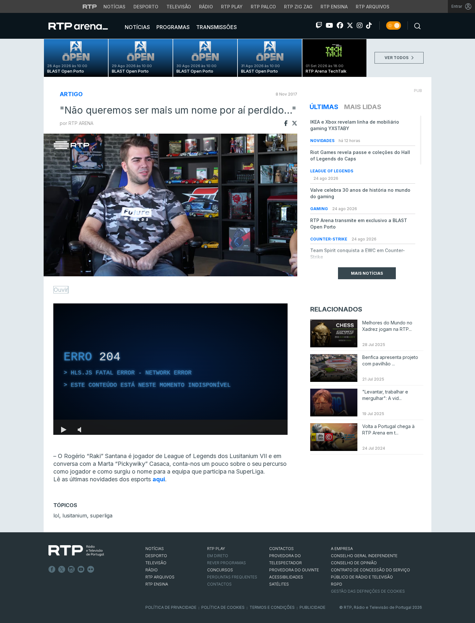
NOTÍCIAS (154, 548)
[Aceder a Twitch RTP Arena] (319, 25)
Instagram (71, 569)
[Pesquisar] (415, 25)
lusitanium (74, 515)
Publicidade (312, 607)
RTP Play (232, 6)
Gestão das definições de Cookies (368, 591)
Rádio (206, 6)
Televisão (178, 6)
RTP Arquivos (372, 6)
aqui (159, 479)
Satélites (279, 584)
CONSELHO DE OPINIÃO (354, 562)
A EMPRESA (342, 548)
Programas (172, 27)
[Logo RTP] (76, 550)
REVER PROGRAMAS (226, 562)
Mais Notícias (367, 273)
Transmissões (216, 27)
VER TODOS (397, 57)
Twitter (61, 569)
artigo (71, 94)
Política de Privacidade (170, 607)
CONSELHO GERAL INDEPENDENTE (364, 555)
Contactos (219, 584)
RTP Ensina (334, 6)
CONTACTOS (281, 548)
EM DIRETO (217, 555)
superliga (101, 515)
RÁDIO (151, 569)
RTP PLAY (216, 548)
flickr (90, 569)
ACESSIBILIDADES (286, 577)
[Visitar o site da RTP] (90, 6)
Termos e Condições (272, 607)
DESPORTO (156, 555)
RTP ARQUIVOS (159, 577)
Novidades (322, 140)
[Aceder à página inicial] (84, 26)
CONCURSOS (220, 569)
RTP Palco (263, 6)
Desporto (145, 6)
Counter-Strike (329, 239)
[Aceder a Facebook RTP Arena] (340, 25)
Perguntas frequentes (232, 577)
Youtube (81, 569)
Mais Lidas (362, 107)
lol (56, 515)
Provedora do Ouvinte (294, 569)
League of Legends (331, 171)
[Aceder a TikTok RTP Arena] (369, 25)
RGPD (336, 584)
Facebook (52, 569)
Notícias (114, 6)
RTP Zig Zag (298, 6)
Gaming (319, 208)
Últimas (324, 107)
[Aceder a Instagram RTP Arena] (360, 25)
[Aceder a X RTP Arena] (350, 25)
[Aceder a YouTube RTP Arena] (329, 25)
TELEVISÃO (155, 562)
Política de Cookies (223, 607)
